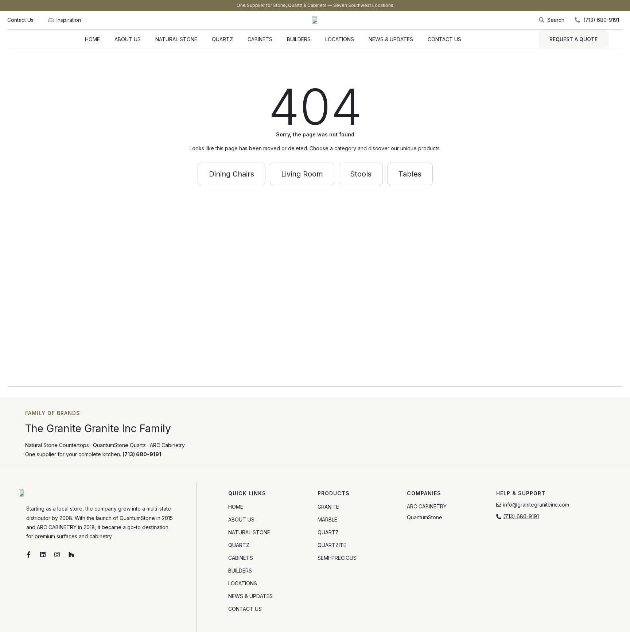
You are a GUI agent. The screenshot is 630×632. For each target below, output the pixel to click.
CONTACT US (444, 39)
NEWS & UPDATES (391, 39)
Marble (327, 519)
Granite (328, 507)
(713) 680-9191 (141, 454)
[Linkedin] (43, 554)
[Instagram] (57, 554)
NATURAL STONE (176, 39)
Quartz (328, 532)
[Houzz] (71, 554)
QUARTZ (222, 39)
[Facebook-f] (29, 554)
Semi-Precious (337, 558)
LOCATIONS (339, 39)
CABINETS (260, 39)
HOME (92, 39)
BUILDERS (299, 39)
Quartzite (332, 545)
